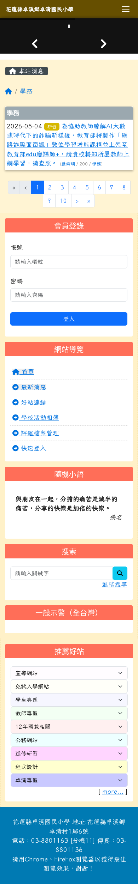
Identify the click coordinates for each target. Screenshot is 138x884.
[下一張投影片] (103, 44)
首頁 (26, 372)
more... (112, 791)
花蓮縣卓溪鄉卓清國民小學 (40, 9)
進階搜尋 (114, 584)
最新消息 (32, 387)
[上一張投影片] (34, 44)
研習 (52, 126)
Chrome (36, 859)
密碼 (16, 281)
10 (63, 201)
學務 (26, 91)
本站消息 (30, 71)
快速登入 (32, 448)
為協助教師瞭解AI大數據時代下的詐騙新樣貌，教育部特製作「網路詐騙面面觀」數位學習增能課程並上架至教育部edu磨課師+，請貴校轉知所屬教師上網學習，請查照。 (68, 144)
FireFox (64, 859)
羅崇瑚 (68, 164)
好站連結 (32, 402)
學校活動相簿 (39, 417)
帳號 (16, 247)
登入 (69, 319)
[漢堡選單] (125, 9)
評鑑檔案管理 (39, 433)
